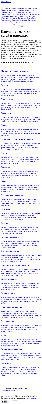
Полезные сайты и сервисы (11, 22)
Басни (10, 12)
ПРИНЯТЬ (5, 402)
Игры (34, 18)
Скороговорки (6, 14)
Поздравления (6, 20)
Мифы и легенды (30, 16)
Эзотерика (32, 20)
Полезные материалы (19, 20)
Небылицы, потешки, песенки (12, 16)
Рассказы (4, 12)
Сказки (3, 10)
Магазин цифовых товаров (27, 8)
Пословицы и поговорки (22, 12)
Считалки (15, 14)
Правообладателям (8, 390)
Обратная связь (21, 388)
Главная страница (10, 8)
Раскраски (20, 10)
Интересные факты (25, 18)
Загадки (22, 14)
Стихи (32, 10)
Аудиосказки (11, 10)
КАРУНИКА (6, 2)
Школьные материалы (9, 18)
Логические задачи (33, 14)
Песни (26, 10)
